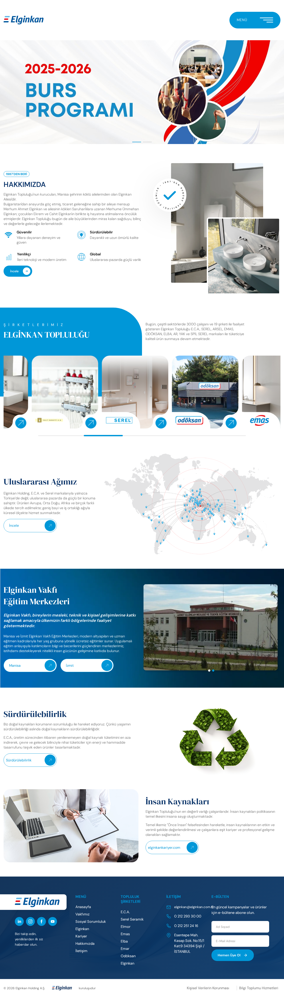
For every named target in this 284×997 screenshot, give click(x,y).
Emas (125, 934)
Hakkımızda (85, 943)
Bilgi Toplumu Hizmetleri (258, 988)
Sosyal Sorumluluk (90, 921)
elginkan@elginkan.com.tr (194, 907)
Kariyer (81, 936)
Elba (124, 941)
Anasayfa (83, 907)
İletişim (81, 951)
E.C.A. (125, 912)
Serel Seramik (132, 919)
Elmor (125, 926)
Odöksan (128, 956)
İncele (14, 271)
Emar (125, 948)
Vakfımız (82, 914)
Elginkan (82, 929)
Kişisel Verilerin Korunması (208, 988)
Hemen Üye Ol (229, 955)
